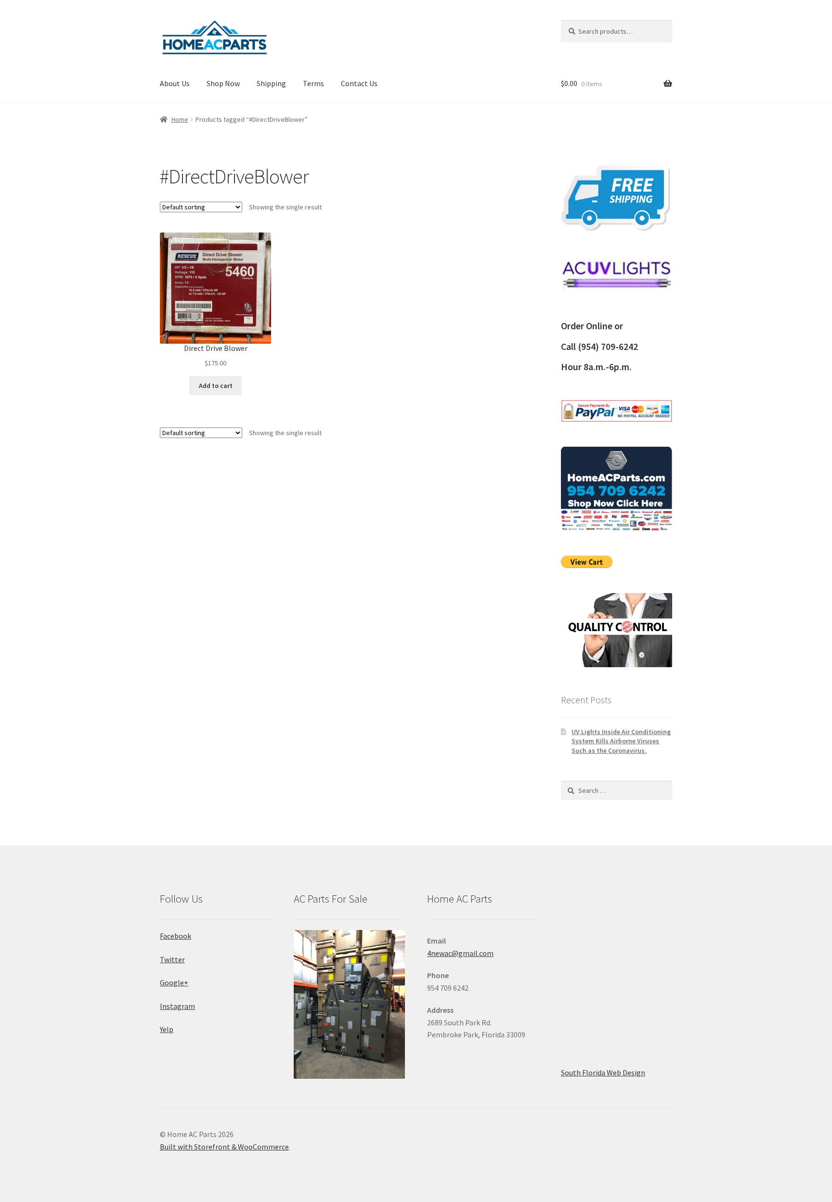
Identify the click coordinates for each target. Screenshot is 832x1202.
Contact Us (359, 83)
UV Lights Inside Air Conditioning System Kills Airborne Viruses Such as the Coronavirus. (621, 741)
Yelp (166, 1029)
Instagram (177, 1006)
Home (179, 119)
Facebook (175, 936)
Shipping (271, 83)
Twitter (172, 959)
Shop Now (223, 83)
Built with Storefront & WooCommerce (224, 1146)
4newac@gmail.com (460, 953)
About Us (175, 83)
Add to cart (216, 385)
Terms (313, 83)
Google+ (174, 982)
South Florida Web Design (603, 1072)
